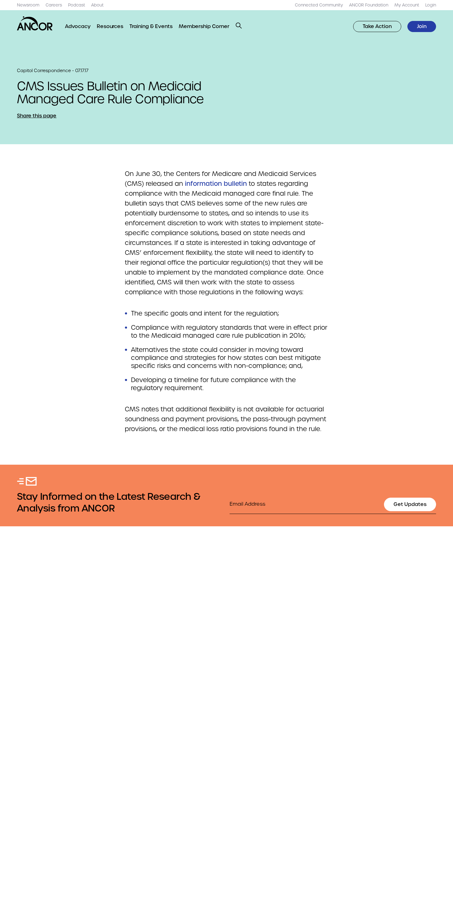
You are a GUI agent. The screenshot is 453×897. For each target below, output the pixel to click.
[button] (238, 25)
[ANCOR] (35, 23)
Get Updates (410, 504)
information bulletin (216, 184)
